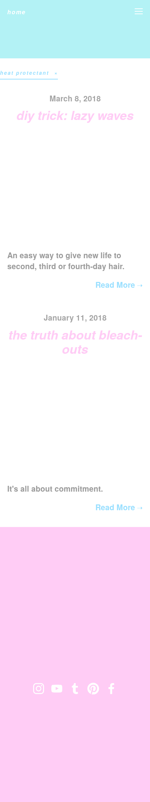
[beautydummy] (75, 688)
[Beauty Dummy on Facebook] (111, 688)
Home (16, 12)
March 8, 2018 (75, 98)
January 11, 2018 (75, 317)
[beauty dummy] (57, 688)
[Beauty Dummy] (38, 688)
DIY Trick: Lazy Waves (75, 115)
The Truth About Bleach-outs (75, 341)
